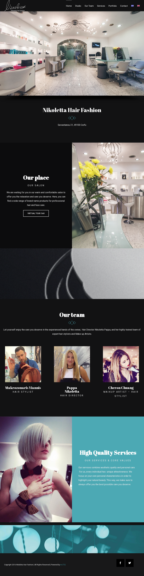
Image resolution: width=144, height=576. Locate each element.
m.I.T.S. (63, 565)
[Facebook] (120, 563)
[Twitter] (130, 563)
